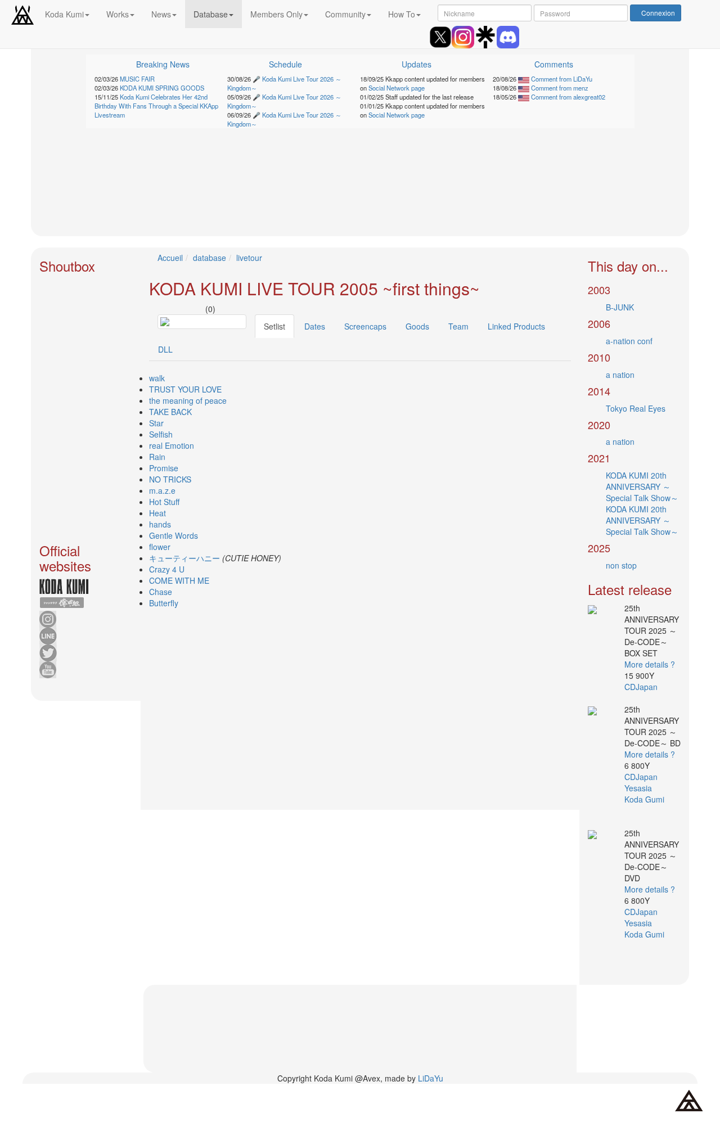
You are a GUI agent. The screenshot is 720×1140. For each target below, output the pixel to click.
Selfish (161, 434)
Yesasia (639, 788)
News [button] (161, 14)
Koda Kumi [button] (64, 14)
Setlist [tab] (274, 326)
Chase (160, 591)
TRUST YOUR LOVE (185, 389)
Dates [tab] (314, 326)
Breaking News (163, 64)
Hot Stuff (164, 501)
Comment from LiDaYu (560, 78)
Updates (416, 64)
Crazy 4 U (166, 569)
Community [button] (345, 14)
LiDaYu (430, 1078)
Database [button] (211, 14)
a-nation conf (629, 340)
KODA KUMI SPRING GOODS (162, 87)
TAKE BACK (170, 411)
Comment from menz (558, 87)
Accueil (170, 257)
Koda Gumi (645, 799)
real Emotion (171, 445)
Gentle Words (173, 535)
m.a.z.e (162, 490)
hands (160, 524)
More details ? (649, 664)
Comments (553, 64)
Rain (157, 456)
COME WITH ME (179, 580)
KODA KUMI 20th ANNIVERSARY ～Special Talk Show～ (642, 486)
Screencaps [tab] (365, 326)
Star (156, 423)
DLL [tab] (165, 349)
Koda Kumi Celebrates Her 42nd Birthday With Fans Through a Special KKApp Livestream (156, 105)
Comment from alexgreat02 (567, 96)
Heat (157, 513)
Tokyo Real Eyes (635, 408)
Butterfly (163, 603)
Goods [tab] (417, 326)
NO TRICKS (170, 479)
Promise (163, 468)
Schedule (285, 64)
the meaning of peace (188, 400)
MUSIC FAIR (137, 78)
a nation (620, 374)
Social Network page (396, 87)
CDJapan (642, 686)
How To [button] (401, 14)
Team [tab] (458, 326)
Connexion (658, 12)
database (209, 257)
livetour (249, 257)
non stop (621, 565)
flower (159, 546)
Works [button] (117, 14)
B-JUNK (620, 307)
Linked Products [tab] (516, 326)
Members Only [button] (276, 14)
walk (157, 378)
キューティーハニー (184, 558)
